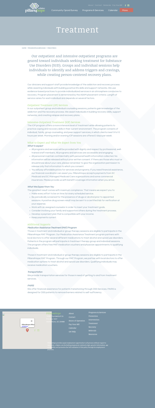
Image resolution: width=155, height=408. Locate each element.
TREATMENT (52, 48)
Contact (98, 5)
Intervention (94, 319)
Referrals (107, 5)
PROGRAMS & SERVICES (37, 48)
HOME (24, 48)
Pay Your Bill (117, 5)
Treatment (93, 323)
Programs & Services (97, 312)
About (90, 5)
